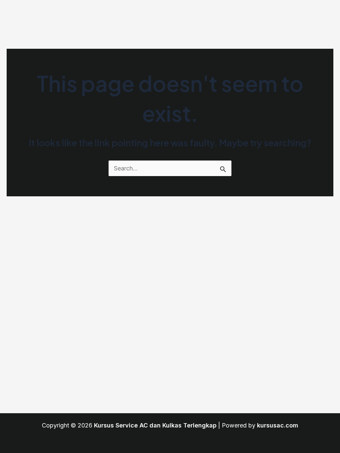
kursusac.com (277, 425)
